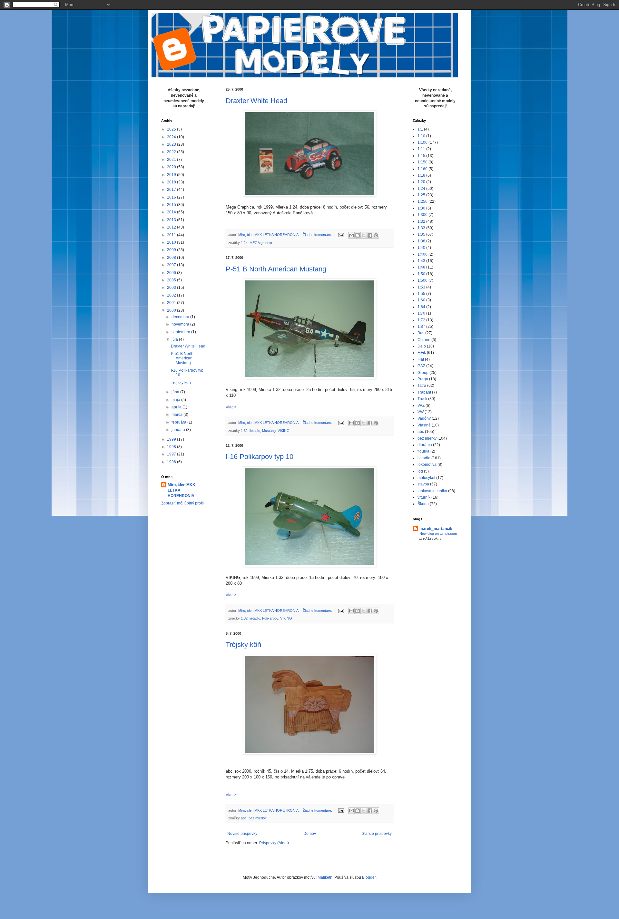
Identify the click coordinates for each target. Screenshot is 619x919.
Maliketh (325, 877)
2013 (172, 220)
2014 (172, 212)
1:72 (421, 320)
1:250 (422, 201)
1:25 (421, 195)
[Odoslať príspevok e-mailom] (341, 235)
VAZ (421, 405)
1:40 (421, 247)
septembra (181, 332)
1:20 (421, 182)
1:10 (421, 136)
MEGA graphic (261, 243)
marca (177, 414)
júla (175, 339)
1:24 (244, 243)
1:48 (421, 267)
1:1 (420, 129)
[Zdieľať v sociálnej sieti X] (363, 235)
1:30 (421, 208)
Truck (422, 398)
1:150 (422, 162)
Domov (309, 833)
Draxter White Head (256, 101)
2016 (172, 197)
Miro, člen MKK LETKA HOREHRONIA (181, 490)
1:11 (421, 149)
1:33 (421, 228)
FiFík (422, 352)
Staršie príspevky (377, 833)
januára (179, 429)
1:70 (421, 313)
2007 (172, 265)
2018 (172, 182)
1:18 (421, 175)
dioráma (425, 445)
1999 (172, 439)
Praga (423, 379)
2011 (172, 235)
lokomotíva (427, 464)
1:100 (422, 142)
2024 (172, 137)
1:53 (421, 287)
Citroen (424, 339)
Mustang (269, 431)
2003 (172, 287)
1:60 (421, 300)
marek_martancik (435, 528)
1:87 (421, 326)
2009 (172, 250)
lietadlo (255, 431)
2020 (172, 167)
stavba (423, 484)
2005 (172, 280)
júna (176, 392)
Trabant (424, 392)
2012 (172, 227)
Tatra (422, 385)
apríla (177, 407)
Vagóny (424, 418)
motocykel (426, 477)
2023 (172, 144)
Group (423, 372)
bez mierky (257, 818)
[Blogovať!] (357, 235)
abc (244, 818)
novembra (181, 324)
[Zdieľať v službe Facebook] (370, 235)
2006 (172, 272)
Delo (422, 346)
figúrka (423, 451)
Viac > (231, 407)
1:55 (421, 293)
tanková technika (432, 491)
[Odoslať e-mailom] (351, 235)
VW (421, 412)
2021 (172, 159)
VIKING (284, 431)
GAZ (421, 366)
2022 (172, 152)
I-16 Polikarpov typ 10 (259, 457)
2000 (172, 310)
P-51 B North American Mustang (276, 269)
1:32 (244, 431)
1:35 (421, 234)
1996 (172, 462)
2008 (172, 257)
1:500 (422, 280)
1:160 (422, 169)
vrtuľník (424, 497)
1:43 (421, 261)
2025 (172, 129)
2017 (172, 189)
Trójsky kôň (243, 644)
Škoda (423, 504)
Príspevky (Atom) (274, 843)
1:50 (421, 274)
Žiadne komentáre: (318, 235)
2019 (172, 174)
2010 (172, 242)
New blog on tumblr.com (438, 533)
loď (420, 471)
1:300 (422, 214)
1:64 (421, 307)
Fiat (421, 359)
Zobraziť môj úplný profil (182, 503)
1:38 (421, 241)
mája (176, 399)
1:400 (422, 254)
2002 (172, 295)
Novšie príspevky (242, 833)
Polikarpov (270, 618)
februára (179, 422)
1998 (172, 447)
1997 (172, 454)
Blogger (369, 877)
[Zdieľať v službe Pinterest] (376, 235)
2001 (172, 302)
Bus (421, 333)
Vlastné (424, 425)
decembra (181, 317)
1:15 (421, 155)
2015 (172, 204)
